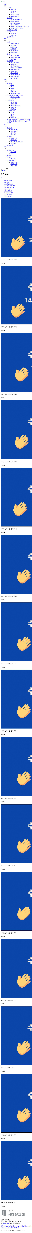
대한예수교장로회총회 (7, 1226)
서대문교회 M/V (15, 66)
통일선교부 (14, 140)
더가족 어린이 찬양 (16, 67)
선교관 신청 (14, 164)
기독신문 (16, 1227)
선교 (5, 124)
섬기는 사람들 (15, 14)
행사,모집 (13, 152)
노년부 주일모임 (15, 98)
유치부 (12, 86)
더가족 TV (10, 61)
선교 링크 (13, 134)
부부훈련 (13, 107)
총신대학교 (20, 1226)
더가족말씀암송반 (16, 105)
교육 (5, 79)
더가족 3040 (14, 95)
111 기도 (13, 158)
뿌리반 (12, 112)
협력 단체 (13, 133)
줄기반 (12, 114)
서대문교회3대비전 (16, 19)
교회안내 (9, 7)
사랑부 (9, 119)
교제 (5, 146)
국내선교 (9, 136)
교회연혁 (13, 11)
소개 (5, 4)
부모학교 (13, 109)
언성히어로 (14, 71)
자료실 (9, 155)
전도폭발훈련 (21, 119)
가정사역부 (10, 100)
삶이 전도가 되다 (15, 69)
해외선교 (9, 128)
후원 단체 (13, 143)
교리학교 (13, 117)
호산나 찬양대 (15, 55)
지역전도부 (14, 138)
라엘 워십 (13, 59)
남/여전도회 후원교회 (17, 141)
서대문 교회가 (15, 25)
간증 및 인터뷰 (15, 62)
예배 (5, 38)
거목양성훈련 (11, 110)
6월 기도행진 (14, 78)
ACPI (15, 1226)
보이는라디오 (14, 73)
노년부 (21, 95)
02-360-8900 (6, 1223)
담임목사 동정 (15, 16)
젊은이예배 (14, 52)
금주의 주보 (10, 37)
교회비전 (9, 18)
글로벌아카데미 (15, 93)
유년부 (12, 88)
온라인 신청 (10, 160)
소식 (12, 153)
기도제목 (9, 157)
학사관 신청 (14, 162)
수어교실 (13, 64)
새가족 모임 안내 (12, 30)
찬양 (8, 54)
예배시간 (13, 33)
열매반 (12, 116)
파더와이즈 (14, 104)
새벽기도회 (14, 47)
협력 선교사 (14, 131)
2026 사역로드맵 (15, 23)
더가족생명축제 (15, 74)
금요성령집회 (14, 50)
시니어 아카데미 (15, 97)
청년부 (9, 95)
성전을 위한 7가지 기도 (17, 28)
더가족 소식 (10, 150)
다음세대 (9, 83)
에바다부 (14, 119)
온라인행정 (14, 165)
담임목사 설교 (15, 43)
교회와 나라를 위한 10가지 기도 (20, 26)
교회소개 (13, 9)
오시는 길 (13, 35)
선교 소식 (10, 145)
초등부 (12, 90)
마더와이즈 (14, 102)
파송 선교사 (14, 129)
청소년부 (13, 92)
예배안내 (9, 31)
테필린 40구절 (15, 21)
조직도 (12, 12)
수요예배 (13, 49)
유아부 (12, 85)
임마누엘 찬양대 (15, 57)
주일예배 (13, 45)
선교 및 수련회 (15, 76)
